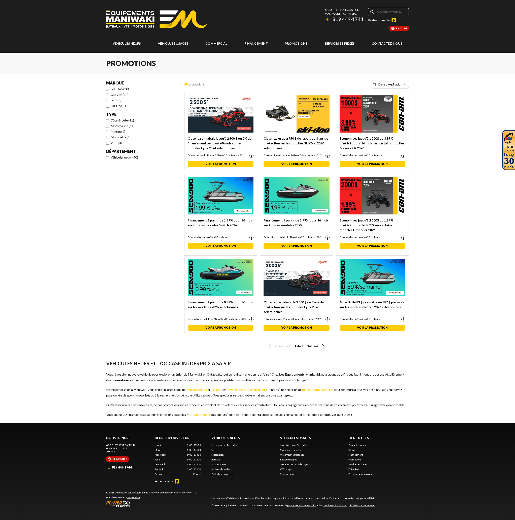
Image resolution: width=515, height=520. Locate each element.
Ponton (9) (118, 131)
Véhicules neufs (127, 43)
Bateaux (215, 459)
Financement (256, 43)
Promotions (296, 43)
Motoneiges (218, 454)
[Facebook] (393, 20)
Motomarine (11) (122, 126)
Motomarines (218, 464)
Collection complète (222, 474)
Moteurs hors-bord (221, 469)
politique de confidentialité (301, 505)
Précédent (282, 346)
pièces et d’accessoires (317, 389)
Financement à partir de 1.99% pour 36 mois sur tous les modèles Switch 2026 (220, 222)
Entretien (353, 469)
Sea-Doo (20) (120, 89)
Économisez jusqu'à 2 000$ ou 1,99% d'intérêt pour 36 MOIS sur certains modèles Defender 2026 (366, 225)
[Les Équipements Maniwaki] (156, 19)
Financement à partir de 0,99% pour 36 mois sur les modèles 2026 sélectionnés (220, 304)
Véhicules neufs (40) (124, 157)
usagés (215, 389)
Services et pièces (339, 43)
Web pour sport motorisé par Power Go (175, 492)
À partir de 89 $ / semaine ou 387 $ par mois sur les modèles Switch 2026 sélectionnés (372, 304)
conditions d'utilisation (335, 505)
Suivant (312, 346)
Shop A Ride (133, 497)
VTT (213, 449)
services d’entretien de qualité (247, 389)
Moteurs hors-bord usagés (294, 464)
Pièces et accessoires (360, 474)
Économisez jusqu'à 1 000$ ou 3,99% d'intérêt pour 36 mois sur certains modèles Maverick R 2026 (372, 143)
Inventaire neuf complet (224, 445)
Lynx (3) (116, 100)
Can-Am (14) (119, 94)
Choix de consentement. (362, 505)
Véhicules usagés (173, 43)
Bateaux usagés (288, 459)
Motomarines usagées (292, 454)
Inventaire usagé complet (293, 445)
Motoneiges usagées (291, 449)
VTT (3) (116, 143)
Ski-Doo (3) (119, 106)
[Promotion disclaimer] (251, 156)
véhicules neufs (196, 389)
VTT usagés (286, 469)
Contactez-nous (387, 43)
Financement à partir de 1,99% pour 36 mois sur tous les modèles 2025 (296, 222)
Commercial (216, 43)
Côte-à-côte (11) (122, 120)
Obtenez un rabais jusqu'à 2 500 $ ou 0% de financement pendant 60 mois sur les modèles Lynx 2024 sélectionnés (219, 143)
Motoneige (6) (121, 137)
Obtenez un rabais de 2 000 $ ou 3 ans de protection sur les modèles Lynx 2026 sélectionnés (294, 307)
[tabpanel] (178, 460)
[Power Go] (151, 504)
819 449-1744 (348, 19)
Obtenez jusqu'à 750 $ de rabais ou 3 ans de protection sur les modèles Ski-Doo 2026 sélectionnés (296, 143)
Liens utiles (358, 438)
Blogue (352, 449)
